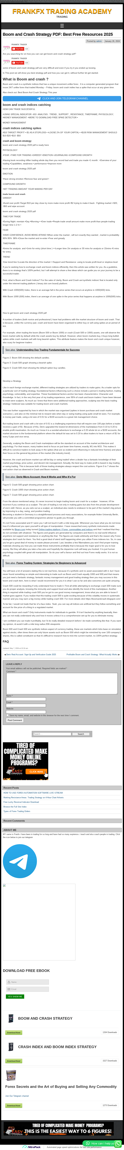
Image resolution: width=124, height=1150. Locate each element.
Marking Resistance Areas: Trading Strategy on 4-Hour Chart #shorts (33, 797)
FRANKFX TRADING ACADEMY (62, 11)
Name (9, 696)
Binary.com (20, 529)
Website (9, 709)
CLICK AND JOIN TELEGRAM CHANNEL (65, 98)
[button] (101, 1143)
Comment (11, 671)
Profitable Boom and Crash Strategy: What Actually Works (92, 654)
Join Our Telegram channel (17, 1096)
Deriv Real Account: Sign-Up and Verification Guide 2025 (31, 654)
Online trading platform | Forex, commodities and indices (66, 529)
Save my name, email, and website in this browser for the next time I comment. (44, 715)
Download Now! (13, 1032)
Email (9, 702)
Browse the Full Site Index (15, 807)
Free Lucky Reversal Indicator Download (21, 802)
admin (99, 41)
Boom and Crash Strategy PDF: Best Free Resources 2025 (58, 34)
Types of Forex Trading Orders (16, 811)
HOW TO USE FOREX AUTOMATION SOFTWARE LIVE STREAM (33, 793)
